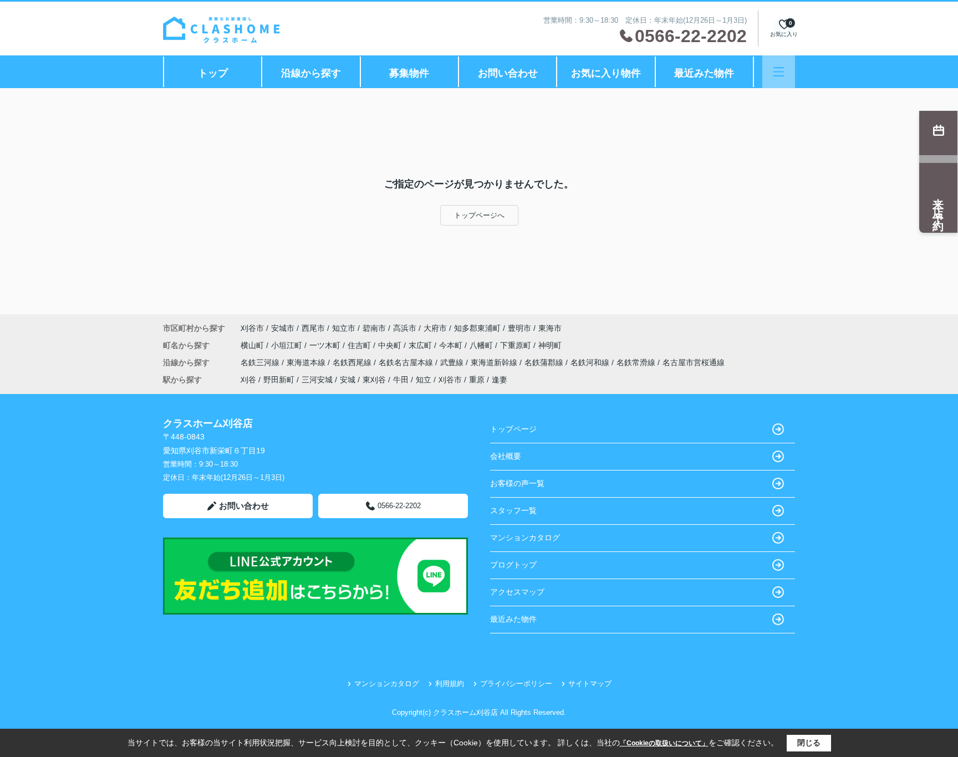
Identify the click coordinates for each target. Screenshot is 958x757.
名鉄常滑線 (637, 362)
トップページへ (479, 215)
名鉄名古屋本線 (407, 362)
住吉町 (360, 345)
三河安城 (317, 379)
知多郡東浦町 (477, 328)
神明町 (550, 345)
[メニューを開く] (778, 72)
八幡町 (482, 345)
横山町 (253, 345)
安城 (347, 379)
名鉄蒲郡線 (544, 362)
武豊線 (453, 362)
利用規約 (449, 683)
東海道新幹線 (495, 362)
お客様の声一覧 (517, 483)
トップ (213, 73)
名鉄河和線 (591, 362)
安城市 (282, 328)
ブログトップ (513, 564)
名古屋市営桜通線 (694, 362)
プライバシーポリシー (516, 683)
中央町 (391, 345)
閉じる (809, 742)
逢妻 (499, 379)
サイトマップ (590, 683)
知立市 (343, 328)
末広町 (421, 345)
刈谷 (248, 379)
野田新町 (278, 379)
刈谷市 (252, 328)
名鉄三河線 (261, 362)
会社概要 (505, 456)
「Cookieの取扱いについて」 (664, 743)
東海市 (550, 328)
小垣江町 (287, 345)
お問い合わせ (508, 73)
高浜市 (404, 328)
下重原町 (516, 345)
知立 (423, 379)
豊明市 (519, 328)
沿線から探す (311, 73)
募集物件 (409, 73)
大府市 (435, 328)
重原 (477, 379)
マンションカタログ (525, 537)
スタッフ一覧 (513, 510)
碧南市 (374, 328)
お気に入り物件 (606, 73)
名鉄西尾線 (353, 362)
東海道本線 (307, 362)
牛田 (401, 379)
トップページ (513, 428)
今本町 (452, 345)
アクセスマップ (517, 591)
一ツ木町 (326, 345)
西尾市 (313, 328)
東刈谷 (374, 379)
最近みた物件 (704, 73)
